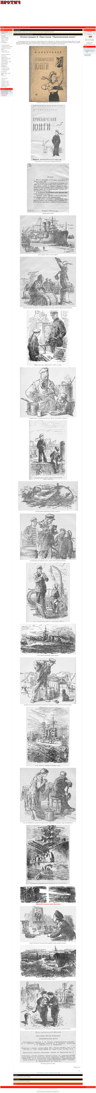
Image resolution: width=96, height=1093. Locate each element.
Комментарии (87, 55)
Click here (87, 40)
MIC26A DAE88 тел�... (6, 90)
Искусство (25, 31)
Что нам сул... (4, 94)
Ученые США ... (5, 92)
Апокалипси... (4, 95)
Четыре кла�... (4, 93)
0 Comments (51, 1072)
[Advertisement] (48, 15)
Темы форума (87, 54)
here (94, 44)
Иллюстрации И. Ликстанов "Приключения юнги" (41, 31)
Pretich (41, 1072)
